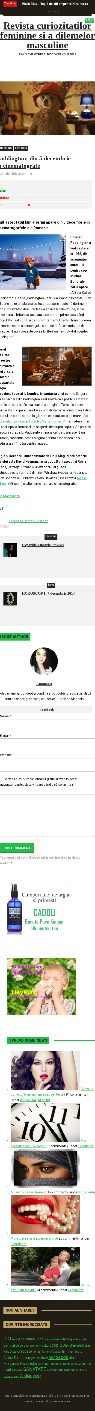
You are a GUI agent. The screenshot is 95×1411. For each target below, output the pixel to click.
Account (53, 11)
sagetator (17, 1370)
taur (77, 1370)
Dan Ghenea (72, 1345)
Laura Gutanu (49, 1364)
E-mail (6, 735)
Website (6, 755)
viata (16, 1376)
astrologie (79, 1339)
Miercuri (44, 1100)
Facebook (47, 709)
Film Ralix (21, 148)
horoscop (58, 1357)
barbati (14, 1345)
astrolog (65, 1339)
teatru (83, 1370)
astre (55, 1339)
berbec (24, 1345)
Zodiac (26, 1375)
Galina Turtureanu (16, 1358)
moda (67, 1364)
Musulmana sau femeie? (29, 1192)
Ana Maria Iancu (32, 1339)
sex (50, 1369)
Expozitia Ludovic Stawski (43, 545)
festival (56, 1351)
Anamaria (44, 684)
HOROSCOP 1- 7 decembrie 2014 (48, 593)
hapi (44, 1357)
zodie (37, 1376)
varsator (8, 1376)
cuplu (57, 1345)
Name (5, 716)
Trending (10, 3)
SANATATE (34, 1369)
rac (79, 1364)
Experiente (86, 1146)
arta (48, 1339)
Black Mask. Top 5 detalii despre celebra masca (55, 4)
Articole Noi (28, 1100)
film (65, 1351)
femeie (46, 1351)
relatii (7, 1370)
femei (37, 1352)
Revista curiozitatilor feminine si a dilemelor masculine (47, 35)
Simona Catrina (63, 1370)
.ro (7, 1338)
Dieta (13, 1351)
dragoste (24, 1351)
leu (60, 1364)
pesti (74, 1364)
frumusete (75, 1351)
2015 (14, 1339)
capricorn (35, 1345)
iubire (35, 1363)
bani (6, 1345)
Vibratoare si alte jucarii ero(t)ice (34, 1238)
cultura (46, 1345)
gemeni (35, 1358)
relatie (86, 1364)
